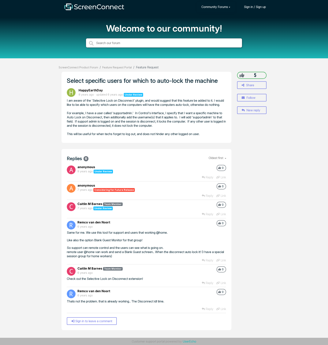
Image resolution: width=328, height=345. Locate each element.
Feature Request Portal (117, 67)
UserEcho (189, 341)
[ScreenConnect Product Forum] (94, 7)
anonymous (86, 167)
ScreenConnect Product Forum (78, 67)
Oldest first (216, 158)
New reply (253, 110)
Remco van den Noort (93, 222)
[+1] (242, 75)
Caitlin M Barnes (89, 204)
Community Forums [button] (214, 7)
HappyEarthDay (91, 90)
